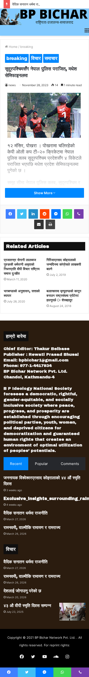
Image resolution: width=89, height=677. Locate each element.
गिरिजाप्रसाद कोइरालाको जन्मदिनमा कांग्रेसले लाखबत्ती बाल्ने (64, 264)
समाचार (51, 58)
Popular (41, 463)
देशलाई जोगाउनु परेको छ (22, 590)
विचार (36, 58)
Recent (16, 463)
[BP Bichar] (44, 17)
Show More (43, 193)
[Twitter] (22, 214)
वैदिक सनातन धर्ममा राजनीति (29, 4)
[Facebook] (10, 214)
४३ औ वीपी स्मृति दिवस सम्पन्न (27, 605)
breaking (26, 47)
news (12, 85)
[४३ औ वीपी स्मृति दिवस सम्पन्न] (72, 612)
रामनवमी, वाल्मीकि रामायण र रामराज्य (32, 527)
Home (13, 47)
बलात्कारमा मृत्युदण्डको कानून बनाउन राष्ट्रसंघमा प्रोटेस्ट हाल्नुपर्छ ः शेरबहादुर (64, 295)
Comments (70, 463)
